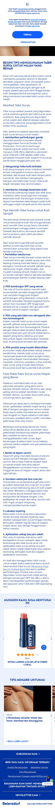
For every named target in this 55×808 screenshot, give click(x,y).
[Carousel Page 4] (29, 683)
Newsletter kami (27, 795)
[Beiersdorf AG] (11, 804)
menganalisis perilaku (26, 9)
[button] (43, 647)
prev (3, 638)
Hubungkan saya (27, 754)
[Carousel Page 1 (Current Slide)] (25, 606)
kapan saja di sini (33, 13)
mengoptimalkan (19, 11)
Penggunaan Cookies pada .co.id (28, 776)
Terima (27, 34)
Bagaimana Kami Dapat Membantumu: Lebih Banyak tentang (27, 785)
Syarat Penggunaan (17, 767)
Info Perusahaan (27, 772)
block (22, 125)
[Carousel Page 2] (27, 606)
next (51, 638)
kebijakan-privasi (39, 767)
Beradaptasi (28, 42)
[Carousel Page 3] (29, 606)
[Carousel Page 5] (31, 683)
